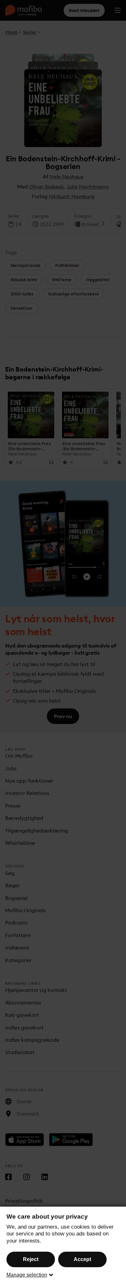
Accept (82, 1259)
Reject (30, 1259)
